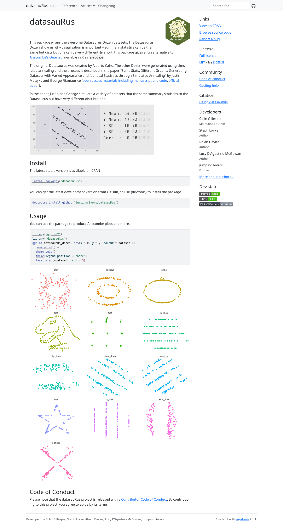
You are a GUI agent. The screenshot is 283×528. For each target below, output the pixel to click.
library (38, 234)
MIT (202, 62)
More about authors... (216, 176)
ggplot (37, 243)
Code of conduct (212, 79)
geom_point (44, 247)
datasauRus (37, 5)
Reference (69, 6)
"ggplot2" (53, 234)
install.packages (45, 181)
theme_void (44, 251)
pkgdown (242, 519)
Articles (86, 6)
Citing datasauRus (213, 102)
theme (40, 256)
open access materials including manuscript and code (125, 80)
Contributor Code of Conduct (144, 499)
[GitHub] (253, 6)
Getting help (209, 85)
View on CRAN (210, 25)
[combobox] (230, 6)
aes (76, 243)
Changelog (106, 6)
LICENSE (219, 62)
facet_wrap (44, 260)
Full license (207, 55)
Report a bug (209, 39)
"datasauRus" (55, 238)
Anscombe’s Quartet (46, 57)
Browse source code (215, 32)
